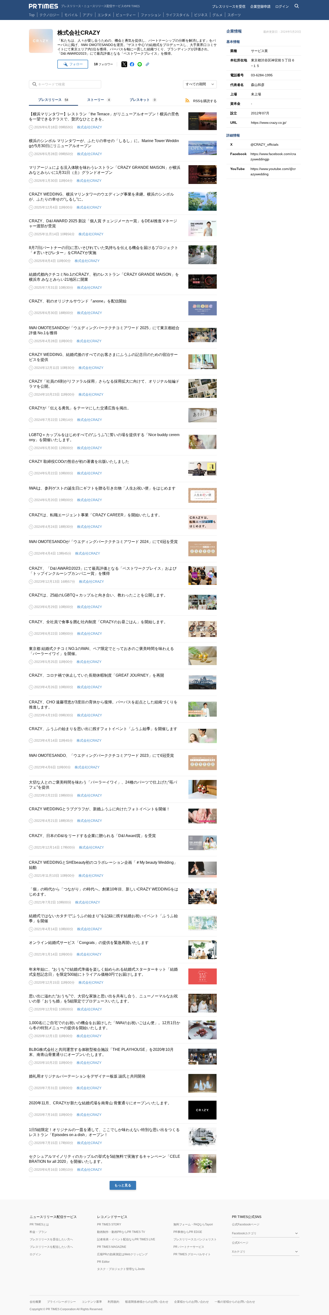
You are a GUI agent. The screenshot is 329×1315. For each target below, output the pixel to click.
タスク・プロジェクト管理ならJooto (121, 1269)
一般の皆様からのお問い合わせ (235, 1301)
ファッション (151, 14)
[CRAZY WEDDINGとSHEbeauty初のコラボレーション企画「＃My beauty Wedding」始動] (123, 869)
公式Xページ (240, 1242)
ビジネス (201, 14)
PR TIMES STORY (109, 1224)
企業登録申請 (260, 6)
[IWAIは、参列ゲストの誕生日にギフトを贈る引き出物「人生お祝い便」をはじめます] (123, 495)
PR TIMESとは (39, 1224)
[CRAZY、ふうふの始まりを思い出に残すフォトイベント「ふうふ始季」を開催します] (123, 736)
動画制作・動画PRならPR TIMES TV (121, 1232)
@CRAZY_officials (264, 144)
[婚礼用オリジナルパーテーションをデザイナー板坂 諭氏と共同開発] (123, 1083)
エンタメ (104, 14)
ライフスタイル (177, 14)
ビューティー (126, 14)
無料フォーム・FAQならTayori (193, 1224)
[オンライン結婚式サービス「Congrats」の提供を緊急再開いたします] (123, 949)
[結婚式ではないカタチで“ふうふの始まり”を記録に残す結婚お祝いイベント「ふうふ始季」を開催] (123, 923)
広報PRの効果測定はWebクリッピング (122, 1254)
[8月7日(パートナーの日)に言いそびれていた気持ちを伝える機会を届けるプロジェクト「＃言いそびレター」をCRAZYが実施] (123, 255)
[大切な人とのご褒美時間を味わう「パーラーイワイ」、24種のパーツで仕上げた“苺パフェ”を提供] (123, 789)
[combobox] (200, 84)
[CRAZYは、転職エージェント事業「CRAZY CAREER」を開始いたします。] (123, 522)
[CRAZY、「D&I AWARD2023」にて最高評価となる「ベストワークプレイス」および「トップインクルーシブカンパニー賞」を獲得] (123, 575)
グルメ (217, 14)
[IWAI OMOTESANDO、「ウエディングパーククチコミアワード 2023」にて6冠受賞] (123, 762)
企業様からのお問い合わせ (191, 1301)
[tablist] (97, 100)
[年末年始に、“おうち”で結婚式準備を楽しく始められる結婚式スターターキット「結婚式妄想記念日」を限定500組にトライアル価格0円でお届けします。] (123, 976)
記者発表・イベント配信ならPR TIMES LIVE (126, 1239)
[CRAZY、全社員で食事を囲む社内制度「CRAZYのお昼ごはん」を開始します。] (123, 629)
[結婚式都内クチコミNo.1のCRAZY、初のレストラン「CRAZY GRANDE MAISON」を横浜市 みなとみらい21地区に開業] (123, 281)
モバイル (71, 14)
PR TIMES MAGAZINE (111, 1247)
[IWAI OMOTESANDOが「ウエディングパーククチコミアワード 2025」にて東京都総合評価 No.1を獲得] (123, 335)
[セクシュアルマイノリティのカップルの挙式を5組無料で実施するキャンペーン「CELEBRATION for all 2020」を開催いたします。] (123, 1163)
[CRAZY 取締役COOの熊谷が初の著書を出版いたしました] (123, 468)
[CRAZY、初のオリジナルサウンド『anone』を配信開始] (123, 308)
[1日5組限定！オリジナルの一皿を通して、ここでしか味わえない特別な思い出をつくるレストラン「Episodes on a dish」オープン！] (123, 1137)
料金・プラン (38, 1232)
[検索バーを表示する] (297, 6)
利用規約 (113, 1301)
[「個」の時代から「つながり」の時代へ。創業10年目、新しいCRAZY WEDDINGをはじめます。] (123, 896)
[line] (140, 64)
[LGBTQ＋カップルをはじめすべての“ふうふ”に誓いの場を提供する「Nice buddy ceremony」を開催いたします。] (123, 442)
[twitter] (124, 64)
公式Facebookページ (245, 1224)
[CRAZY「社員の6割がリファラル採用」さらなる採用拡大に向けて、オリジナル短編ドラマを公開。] (123, 388)
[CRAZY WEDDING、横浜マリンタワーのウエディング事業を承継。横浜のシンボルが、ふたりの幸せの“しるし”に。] (123, 201)
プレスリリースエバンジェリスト (195, 1239)
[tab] (53, 100)
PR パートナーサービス (188, 1247)
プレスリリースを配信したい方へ (51, 1247)
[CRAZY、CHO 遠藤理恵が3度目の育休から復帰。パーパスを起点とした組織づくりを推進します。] (123, 709)
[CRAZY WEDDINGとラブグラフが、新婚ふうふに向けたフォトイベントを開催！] (123, 816)
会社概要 (35, 1301)
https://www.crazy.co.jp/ (268, 122)
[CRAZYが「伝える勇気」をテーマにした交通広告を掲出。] (123, 415)
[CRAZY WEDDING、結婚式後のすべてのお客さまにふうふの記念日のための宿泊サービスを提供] (123, 361)
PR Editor (103, 1261)
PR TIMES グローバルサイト (192, 1254)
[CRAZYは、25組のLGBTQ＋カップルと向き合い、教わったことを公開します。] (123, 602)
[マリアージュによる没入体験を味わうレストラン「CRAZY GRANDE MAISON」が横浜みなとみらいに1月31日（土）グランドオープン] (123, 174)
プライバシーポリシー (61, 1301)
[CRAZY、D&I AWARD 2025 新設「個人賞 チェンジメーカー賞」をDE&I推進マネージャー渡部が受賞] (123, 228)
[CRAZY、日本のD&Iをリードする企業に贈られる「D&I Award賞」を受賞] (123, 843)
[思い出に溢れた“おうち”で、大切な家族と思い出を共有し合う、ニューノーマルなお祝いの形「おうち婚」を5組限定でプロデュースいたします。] (123, 1003)
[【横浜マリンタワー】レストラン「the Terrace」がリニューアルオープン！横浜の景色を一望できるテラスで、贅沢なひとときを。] (123, 121)
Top (32, 14)
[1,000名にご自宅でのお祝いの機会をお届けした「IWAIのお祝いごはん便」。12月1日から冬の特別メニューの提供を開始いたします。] (123, 1030)
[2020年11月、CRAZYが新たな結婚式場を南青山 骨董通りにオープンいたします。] (123, 1110)
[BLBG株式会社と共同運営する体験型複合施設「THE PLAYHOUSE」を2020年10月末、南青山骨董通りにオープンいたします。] (123, 1056)
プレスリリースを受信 (228, 6)
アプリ (88, 14)
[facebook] (132, 64)
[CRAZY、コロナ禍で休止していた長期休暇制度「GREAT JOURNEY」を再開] (123, 682)
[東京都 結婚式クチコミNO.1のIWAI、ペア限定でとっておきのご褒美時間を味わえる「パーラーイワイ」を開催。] (123, 655)
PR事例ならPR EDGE (187, 1232)
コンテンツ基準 (92, 1301)
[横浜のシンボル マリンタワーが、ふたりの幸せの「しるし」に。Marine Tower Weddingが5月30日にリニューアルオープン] (123, 148)
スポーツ (234, 14)
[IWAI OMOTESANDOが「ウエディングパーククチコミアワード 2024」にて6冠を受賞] (123, 549)
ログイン (282, 6)
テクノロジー (49, 14)
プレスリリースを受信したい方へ (51, 1239)
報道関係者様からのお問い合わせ (146, 1301)
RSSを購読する (205, 101)
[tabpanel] (123, 648)
